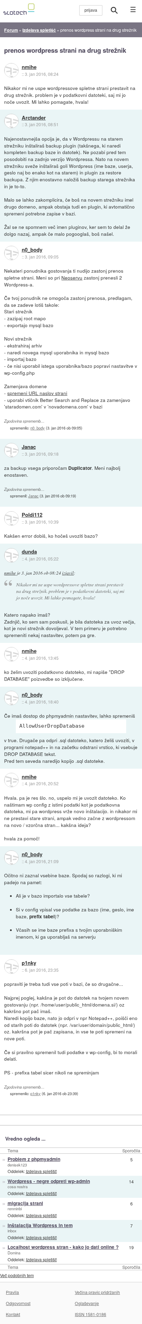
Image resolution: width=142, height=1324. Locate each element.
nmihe (29, 67)
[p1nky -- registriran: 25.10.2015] (11, 966)
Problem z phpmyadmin (34, 1159)
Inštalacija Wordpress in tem (40, 1225)
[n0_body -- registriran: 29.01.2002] (11, 253)
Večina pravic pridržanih (97, 1292)
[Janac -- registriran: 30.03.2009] (11, 450)
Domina (14, 1252)
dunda (29, 551)
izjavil (68, 573)
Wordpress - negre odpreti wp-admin (49, 1181)
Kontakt (13, 1314)
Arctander (34, 117)
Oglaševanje (87, 1303)
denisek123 (17, 1165)
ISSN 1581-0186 (90, 1314)
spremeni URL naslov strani (37, 393)
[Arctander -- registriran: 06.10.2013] (11, 121)
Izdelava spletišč (41, 1171)
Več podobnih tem (17, 1275)
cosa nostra (18, 1186)
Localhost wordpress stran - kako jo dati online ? (63, 1247)
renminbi (15, 1208)
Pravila (12, 1292)
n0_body (32, 249)
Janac (29, 447)
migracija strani (25, 1203)
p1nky (29, 963)
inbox (12, 1230)
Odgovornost (18, 1303)
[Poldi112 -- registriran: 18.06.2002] (11, 518)
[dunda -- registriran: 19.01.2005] (11, 555)
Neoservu (71, 277)
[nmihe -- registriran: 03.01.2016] (11, 70)
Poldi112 (32, 515)
